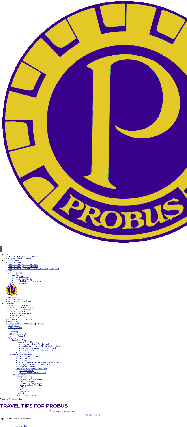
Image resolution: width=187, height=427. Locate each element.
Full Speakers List (26, 371)
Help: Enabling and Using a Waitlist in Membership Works (40, 346)
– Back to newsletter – (93, 415)
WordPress (24, 391)
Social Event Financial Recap (20, 320)
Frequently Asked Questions (19, 259)
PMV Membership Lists (25, 358)
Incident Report (14, 322)
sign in (58, 411)
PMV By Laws (17, 315)
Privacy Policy (13, 326)
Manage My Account (16, 336)
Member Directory (11, 297)
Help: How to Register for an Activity (23, 267)
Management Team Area (22, 354)
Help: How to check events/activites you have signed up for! (33, 269)
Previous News (14, 275)
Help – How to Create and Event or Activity (34, 344)
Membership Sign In (16, 332)
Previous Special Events (22, 279)
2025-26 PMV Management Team (21, 305)
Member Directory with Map (19, 301)
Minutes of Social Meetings (27, 342)
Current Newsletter (16, 273)
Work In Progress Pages (26, 395)
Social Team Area (19, 340)
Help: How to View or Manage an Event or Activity (36, 348)
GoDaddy (23, 389)
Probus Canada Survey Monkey (32, 373)
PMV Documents (22, 360)
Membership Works (24, 377)
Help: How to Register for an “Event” (23, 265)
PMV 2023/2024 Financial (26, 367)
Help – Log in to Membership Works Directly (34, 350)
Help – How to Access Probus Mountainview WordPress (39, 363)
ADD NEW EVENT (23, 352)
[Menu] (1, 249)
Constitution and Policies (18, 311)
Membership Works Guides (30, 379)
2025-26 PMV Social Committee (21, 309)
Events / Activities (11, 261)
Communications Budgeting (30, 385)
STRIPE (22, 387)
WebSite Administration (25, 381)
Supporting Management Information (31, 369)
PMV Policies (17, 317)
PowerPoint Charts (23, 393)
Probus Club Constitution (22, 313)
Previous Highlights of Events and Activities (30, 281)
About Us (8, 254)
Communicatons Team (21, 375)
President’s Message (20, 277)
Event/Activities (14, 263)
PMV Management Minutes (23, 307)
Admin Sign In (13, 338)
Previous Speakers (19, 283)
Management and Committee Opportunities (26, 324)
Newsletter (8, 271)
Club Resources (10, 303)
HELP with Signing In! (17, 334)
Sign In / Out (9, 330)
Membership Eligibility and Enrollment (24, 256)
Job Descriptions (15, 328)
